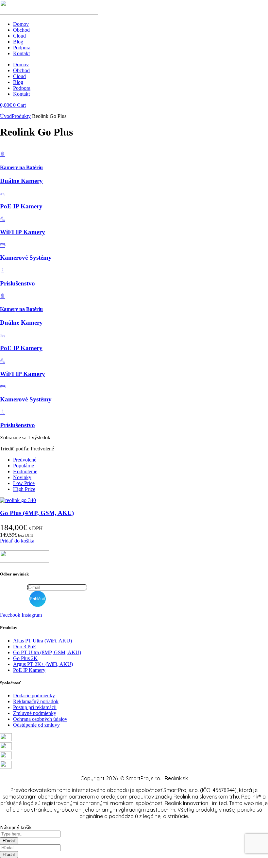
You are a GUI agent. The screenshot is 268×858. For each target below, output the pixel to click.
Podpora (21, 47)
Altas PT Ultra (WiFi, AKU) (42, 640)
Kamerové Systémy (26, 257)
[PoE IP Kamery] (2, 194)
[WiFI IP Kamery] (2, 219)
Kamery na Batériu (21, 167)
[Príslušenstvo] (2, 270)
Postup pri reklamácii (35, 707)
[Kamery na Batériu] (2, 154)
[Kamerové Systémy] (2, 245)
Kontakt (21, 53)
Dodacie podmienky (34, 695)
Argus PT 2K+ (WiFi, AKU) (43, 664)
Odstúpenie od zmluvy (36, 725)
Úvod (6, 116)
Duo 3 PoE (24, 646)
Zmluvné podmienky (34, 713)
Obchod (21, 30)
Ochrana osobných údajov (40, 719)
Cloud (19, 36)
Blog (18, 41)
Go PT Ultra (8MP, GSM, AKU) (47, 652)
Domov (21, 24)
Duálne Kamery (21, 180)
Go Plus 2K (25, 658)
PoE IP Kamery (21, 206)
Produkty (21, 116)
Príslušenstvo (17, 283)
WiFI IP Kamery (22, 232)
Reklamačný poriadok (36, 701)
